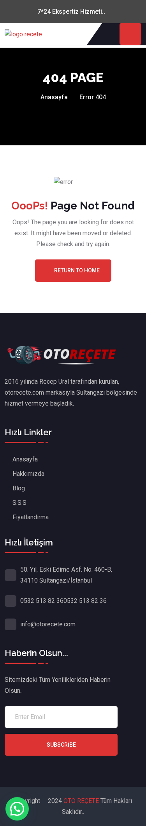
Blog (18, 488)
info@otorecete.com (48, 624)
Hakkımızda (28, 473)
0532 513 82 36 (41, 600)
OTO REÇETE (81, 801)
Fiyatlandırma (30, 517)
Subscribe (61, 745)
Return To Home (77, 270)
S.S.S (19, 502)
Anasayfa (54, 97)
